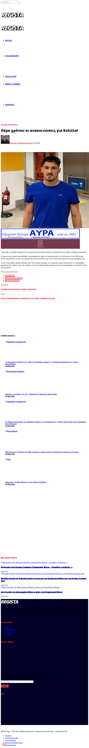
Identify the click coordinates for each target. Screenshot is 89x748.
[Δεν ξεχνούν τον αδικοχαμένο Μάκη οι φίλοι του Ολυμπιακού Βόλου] (30, 587)
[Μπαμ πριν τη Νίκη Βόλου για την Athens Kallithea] (21, 469)
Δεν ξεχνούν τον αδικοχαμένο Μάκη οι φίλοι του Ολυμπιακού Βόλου (31, 592)
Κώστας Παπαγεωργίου (20, 143)
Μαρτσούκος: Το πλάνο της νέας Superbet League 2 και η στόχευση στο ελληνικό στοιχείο (42, 452)
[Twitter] (1, 651)
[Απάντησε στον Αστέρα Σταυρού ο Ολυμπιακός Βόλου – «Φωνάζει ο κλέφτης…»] (34, 562)
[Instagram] (1, 656)
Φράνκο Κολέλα (12, 280)
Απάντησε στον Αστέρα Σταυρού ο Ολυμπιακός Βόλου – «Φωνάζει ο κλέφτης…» (36, 567)
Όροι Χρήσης (10, 740)
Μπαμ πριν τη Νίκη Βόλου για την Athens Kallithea (25, 482)
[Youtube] (1, 661)
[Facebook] (1, 646)
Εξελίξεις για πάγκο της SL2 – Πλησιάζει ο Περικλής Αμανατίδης (31, 394)
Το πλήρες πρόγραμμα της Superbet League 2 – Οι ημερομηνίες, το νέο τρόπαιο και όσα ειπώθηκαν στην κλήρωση (45, 423)
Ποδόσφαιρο (12, 56)
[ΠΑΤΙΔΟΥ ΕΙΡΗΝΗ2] (9, 272)
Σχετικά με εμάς (11, 738)
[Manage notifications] (4, 744)
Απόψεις (9, 104)
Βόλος (8, 40)
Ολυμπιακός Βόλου (9, 124)
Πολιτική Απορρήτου (14, 742)
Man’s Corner (12, 84)
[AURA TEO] (40, 238)
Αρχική (8, 735)
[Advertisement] (43, 317)
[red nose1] (40, 248)
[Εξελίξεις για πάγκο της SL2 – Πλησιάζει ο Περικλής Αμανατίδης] (21, 381)
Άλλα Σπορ (10, 76)
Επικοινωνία (10, 745)
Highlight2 (10, 276)
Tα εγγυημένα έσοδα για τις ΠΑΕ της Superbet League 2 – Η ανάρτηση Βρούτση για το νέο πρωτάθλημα (41, 363)
